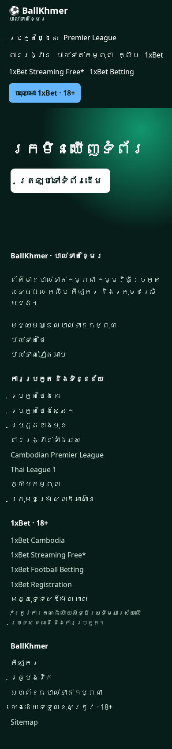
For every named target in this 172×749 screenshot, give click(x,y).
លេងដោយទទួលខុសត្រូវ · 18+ (61, 707)
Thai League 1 (33, 469)
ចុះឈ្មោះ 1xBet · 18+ (45, 93)
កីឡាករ (25, 663)
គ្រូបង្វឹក (32, 677)
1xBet (154, 55)
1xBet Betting (112, 72)
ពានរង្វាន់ (30, 55)
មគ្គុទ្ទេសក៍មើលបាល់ (49, 599)
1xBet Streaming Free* (46, 72)
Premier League (90, 37)
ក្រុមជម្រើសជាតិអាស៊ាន (53, 499)
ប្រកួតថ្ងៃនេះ (33, 37)
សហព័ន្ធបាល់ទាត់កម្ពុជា (56, 692)
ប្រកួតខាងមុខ (39, 425)
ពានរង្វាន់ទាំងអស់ (46, 440)
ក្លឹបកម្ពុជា (35, 484)
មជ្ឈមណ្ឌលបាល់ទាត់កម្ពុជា (63, 325)
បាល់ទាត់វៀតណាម (39, 354)
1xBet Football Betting (47, 569)
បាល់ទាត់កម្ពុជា (84, 55)
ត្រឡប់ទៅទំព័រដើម (60, 180)
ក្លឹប (128, 55)
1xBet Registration (41, 584)
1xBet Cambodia (38, 540)
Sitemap (24, 722)
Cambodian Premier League (57, 455)
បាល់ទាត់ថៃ (28, 340)
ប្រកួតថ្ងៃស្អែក (42, 410)
